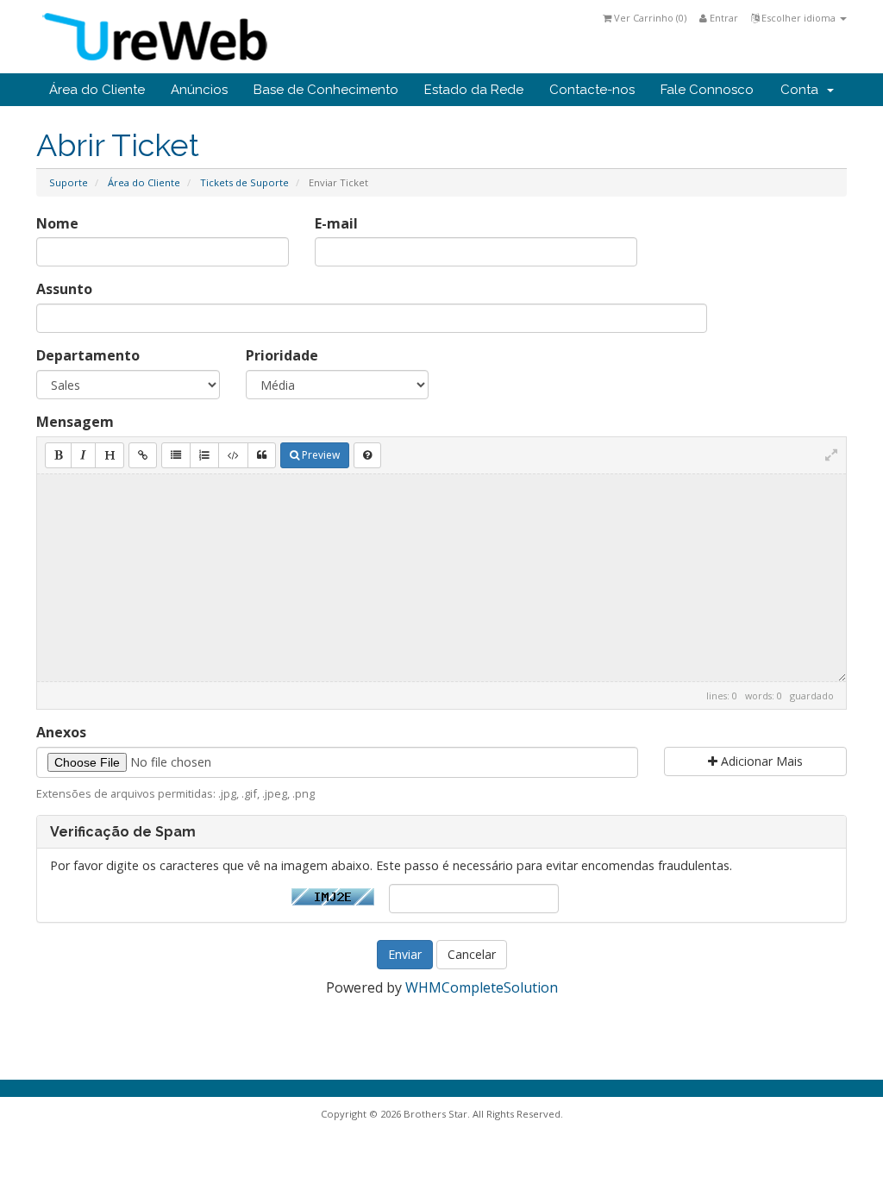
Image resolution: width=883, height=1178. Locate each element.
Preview (319, 455)
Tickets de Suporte (244, 182)
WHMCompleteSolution (481, 987)
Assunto (64, 288)
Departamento (88, 355)
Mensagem (75, 421)
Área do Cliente (97, 89)
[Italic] (83, 455)
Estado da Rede (473, 89)
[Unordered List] (176, 455)
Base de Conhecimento (326, 89)
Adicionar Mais (760, 761)
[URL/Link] (142, 455)
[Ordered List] (204, 455)
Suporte (68, 182)
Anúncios (199, 89)
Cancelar (472, 954)
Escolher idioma (798, 17)
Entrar (722, 17)
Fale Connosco (707, 89)
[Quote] (261, 455)
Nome (57, 223)
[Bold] (58, 455)
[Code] (233, 455)
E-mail (336, 223)
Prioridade (282, 355)
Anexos (61, 732)
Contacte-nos (592, 89)
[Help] (367, 455)
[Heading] (109, 455)
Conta (802, 89)
